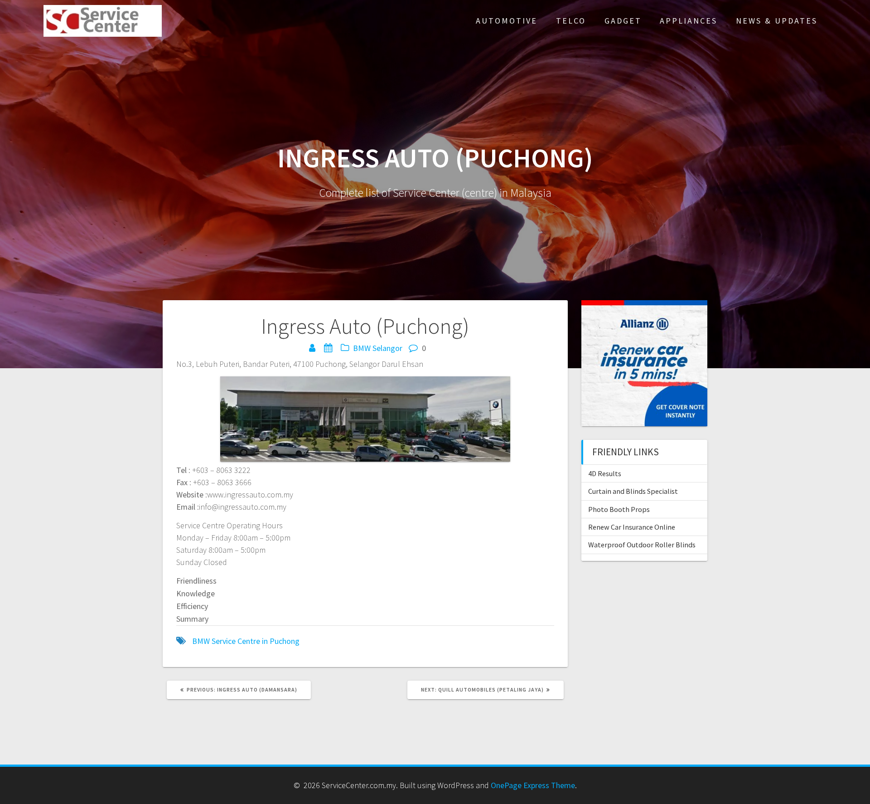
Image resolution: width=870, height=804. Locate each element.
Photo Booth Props (619, 509)
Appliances (688, 20)
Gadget (623, 20)
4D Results (604, 473)
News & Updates (776, 20)
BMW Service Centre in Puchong (246, 641)
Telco (571, 20)
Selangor (387, 348)
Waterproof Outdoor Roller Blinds (642, 544)
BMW (362, 348)
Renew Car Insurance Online (631, 526)
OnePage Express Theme (533, 785)
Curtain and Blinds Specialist (633, 491)
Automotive (506, 20)
